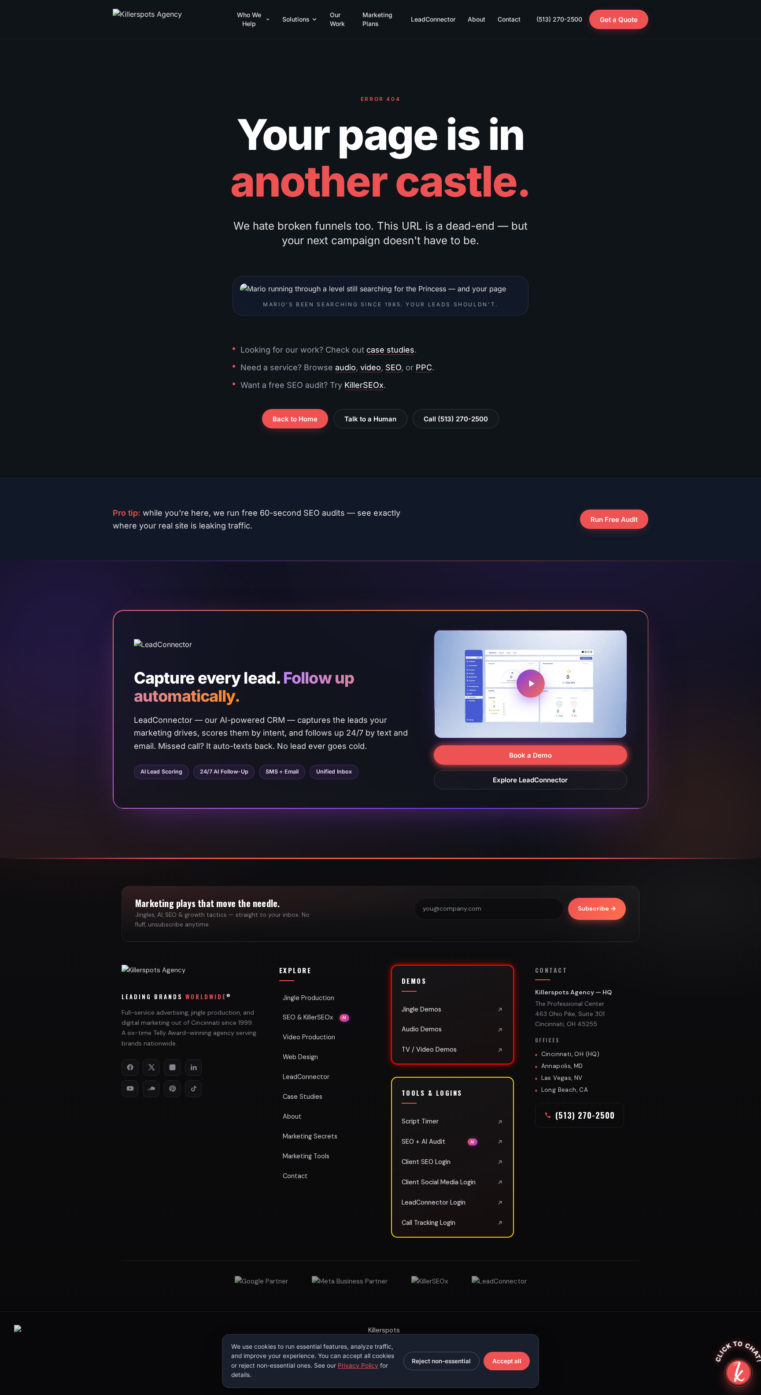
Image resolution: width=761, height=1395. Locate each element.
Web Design (300, 1057)
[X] (151, 1067)
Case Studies (302, 1097)
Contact (509, 19)
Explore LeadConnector (530, 779)
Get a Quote (619, 19)
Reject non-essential (441, 1361)
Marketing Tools (306, 1156)
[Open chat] (738, 1372)
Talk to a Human (370, 419)
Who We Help (249, 19)
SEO (393, 367)
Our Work (337, 19)
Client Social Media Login (439, 1182)
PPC (424, 367)
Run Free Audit (614, 519)
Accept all (506, 1361)
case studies (390, 349)
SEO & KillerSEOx (315, 1017)
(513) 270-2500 (559, 19)
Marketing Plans (377, 19)
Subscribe (597, 908)
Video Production (309, 1037)
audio (345, 367)
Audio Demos (422, 1029)
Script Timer (420, 1121)
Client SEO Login (426, 1162)
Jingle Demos (421, 1009)
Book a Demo (530, 755)
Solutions (296, 19)
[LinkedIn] (193, 1067)
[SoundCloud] (151, 1088)
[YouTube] (130, 1088)
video (370, 367)
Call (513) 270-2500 (456, 419)
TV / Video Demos (429, 1049)
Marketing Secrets (310, 1136)
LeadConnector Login (433, 1202)
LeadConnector (433, 19)
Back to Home (295, 419)
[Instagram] (172, 1067)
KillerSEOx (364, 385)
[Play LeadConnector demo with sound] (531, 684)
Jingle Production (308, 998)
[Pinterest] (172, 1088)
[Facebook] (130, 1067)
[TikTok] (193, 1088)
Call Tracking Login (428, 1223)
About (476, 19)
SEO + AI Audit (438, 1142)
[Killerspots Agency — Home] (165, 19)
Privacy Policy (358, 1365)
